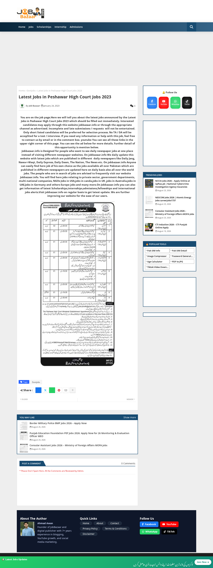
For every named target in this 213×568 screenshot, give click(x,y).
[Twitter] (45, 390)
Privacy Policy (90, 528)
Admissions (76, 26)
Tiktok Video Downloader (158, 267)
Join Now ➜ (203, 562)
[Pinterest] (59, 390)
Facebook (150, 524)
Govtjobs (31, 90)
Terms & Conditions (116, 528)
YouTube (171, 524)
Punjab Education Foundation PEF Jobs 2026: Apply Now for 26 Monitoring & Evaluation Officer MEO (79, 435)
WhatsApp (151, 531)
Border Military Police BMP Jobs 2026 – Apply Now (58, 423)
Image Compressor (157, 256)
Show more (129, 417)
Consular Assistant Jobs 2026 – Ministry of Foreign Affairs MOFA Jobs (68, 445)
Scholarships (44, 26)
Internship (60, 26)
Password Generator (182, 256)
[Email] (66, 390)
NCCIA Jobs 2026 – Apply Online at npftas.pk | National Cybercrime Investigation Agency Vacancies (172, 183)
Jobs (31, 26)
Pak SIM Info (153, 250)
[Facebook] (38, 390)
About (100, 523)
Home (21, 26)
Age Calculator (154, 261)
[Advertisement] (106, 57)
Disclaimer (89, 533)
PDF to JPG (177, 261)
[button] (191, 27)
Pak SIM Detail (179, 250)
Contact (114, 523)
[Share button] (73, 390)
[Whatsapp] (52, 390)
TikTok (171, 531)
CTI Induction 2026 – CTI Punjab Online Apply (171, 226)
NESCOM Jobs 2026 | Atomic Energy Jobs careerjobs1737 (173, 199)
